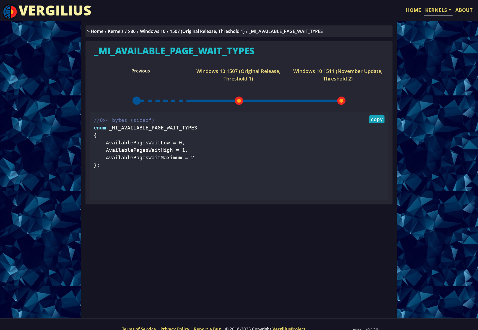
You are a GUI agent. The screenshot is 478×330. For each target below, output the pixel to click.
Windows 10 (152, 31)
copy (377, 119)
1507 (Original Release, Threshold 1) (207, 31)
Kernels (116, 31)
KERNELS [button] (436, 10)
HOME (413, 10)
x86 (132, 31)
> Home (95, 31)
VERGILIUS (55, 10)
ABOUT (463, 10)
